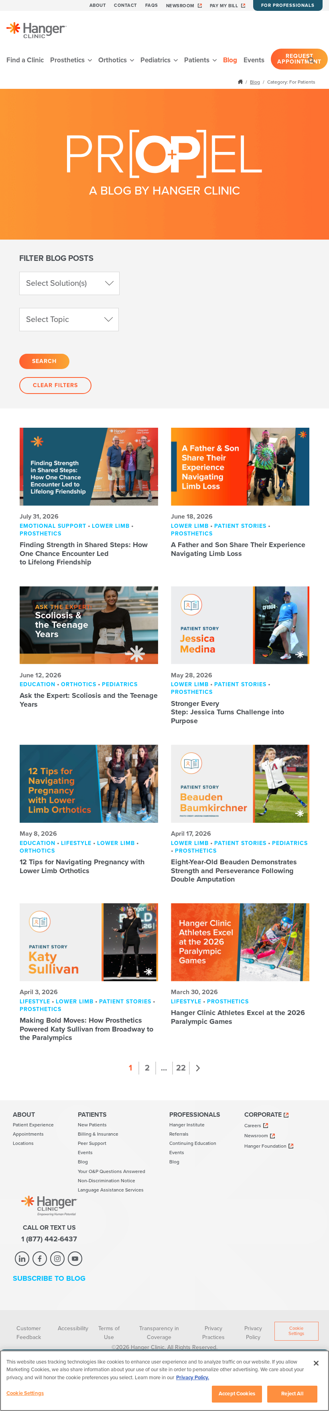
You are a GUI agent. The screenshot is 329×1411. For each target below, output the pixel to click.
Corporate (263, 1115)
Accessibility (73, 1328)
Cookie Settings (296, 1331)
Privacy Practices (213, 1333)
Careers (252, 1125)
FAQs (151, 5)
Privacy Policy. (192, 1377)
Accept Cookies (237, 1393)
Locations (23, 1143)
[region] (164, 1380)
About (97, 5)
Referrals (179, 1134)
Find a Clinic (25, 60)
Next (198, 1068)
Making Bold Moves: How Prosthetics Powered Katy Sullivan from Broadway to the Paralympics (86, 1029)
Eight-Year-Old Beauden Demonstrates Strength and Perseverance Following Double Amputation (234, 870)
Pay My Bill (224, 6)
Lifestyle (76, 843)
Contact (125, 5)
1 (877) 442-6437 (49, 1239)
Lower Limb (111, 526)
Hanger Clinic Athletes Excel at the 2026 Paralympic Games (238, 1017)
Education (37, 684)
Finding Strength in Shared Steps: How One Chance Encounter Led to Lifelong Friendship (84, 553)
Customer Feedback (28, 1333)
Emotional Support (53, 526)
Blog (230, 60)
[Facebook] (39, 1258)
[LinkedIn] (22, 1258)
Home (241, 81)
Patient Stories (240, 526)
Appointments (28, 1134)
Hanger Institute (187, 1125)
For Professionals (288, 5)
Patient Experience (33, 1125)
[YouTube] (75, 1258)
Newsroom (180, 6)
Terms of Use (109, 1333)
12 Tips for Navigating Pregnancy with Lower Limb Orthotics (82, 866)
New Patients (92, 1125)
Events (254, 60)
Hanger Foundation (265, 1146)
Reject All (292, 1393)
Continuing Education (192, 1143)
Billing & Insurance (98, 1134)
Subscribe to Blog (49, 1278)
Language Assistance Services (111, 1190)
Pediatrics (156, 60)
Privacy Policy (253, 1333)
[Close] (316, 1363)
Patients (197, 60)
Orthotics (113, 60)
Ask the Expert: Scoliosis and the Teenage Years (89, 700)
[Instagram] (57, 1258)
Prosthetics (68, 60)
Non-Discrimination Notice (106, 1180)
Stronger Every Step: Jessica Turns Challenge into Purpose (227, 712)
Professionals (194, 1115)
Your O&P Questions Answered (111, 1171)
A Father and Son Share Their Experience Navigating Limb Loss (238, 549)
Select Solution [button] (56, 283)
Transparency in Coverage (159, 1333)
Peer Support (92, 1143)
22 (181, 1068)
